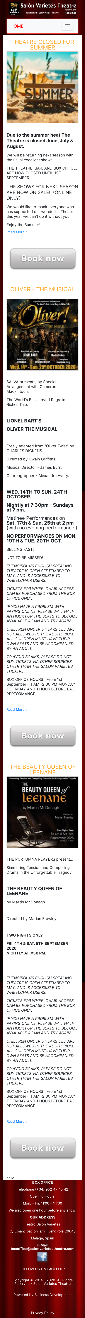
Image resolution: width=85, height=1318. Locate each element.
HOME (17, 26)
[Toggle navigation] (67, 26)
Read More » (17, 232)
